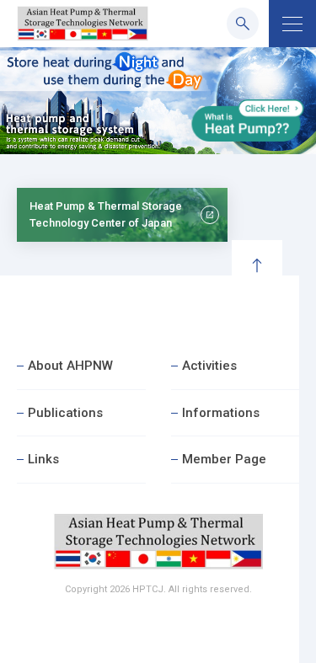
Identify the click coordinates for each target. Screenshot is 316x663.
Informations (221, 412)
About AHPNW (70, 365)
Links (43, 459)
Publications (65, 412)
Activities (209, 365)
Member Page (224, 459)
